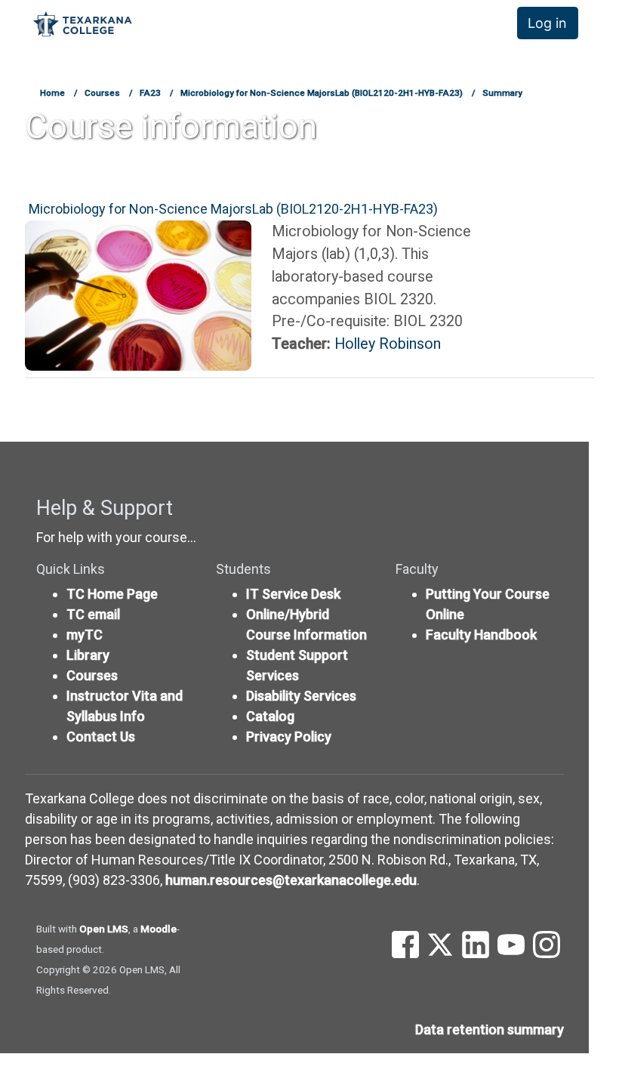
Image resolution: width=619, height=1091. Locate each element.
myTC (84, 635)
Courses (102, 93)
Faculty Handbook (481, 635)
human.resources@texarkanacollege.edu (291, 880)
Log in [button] (547, 23)
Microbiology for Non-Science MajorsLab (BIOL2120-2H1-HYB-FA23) (321, 93)
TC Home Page (112, 594)
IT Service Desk (293, 594)
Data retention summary (489, 1029)
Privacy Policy (288, 736)
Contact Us (100, 736)
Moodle (158, 929)
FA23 (150, 93)
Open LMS (103, 929)
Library (87, 655)
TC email (93, 614)
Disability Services (301, 696)
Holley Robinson (387, 344)
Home (52, 93)
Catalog (270, 716)
